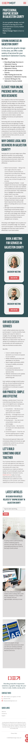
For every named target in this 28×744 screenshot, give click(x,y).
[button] (24, 3)
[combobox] (14, 509)
